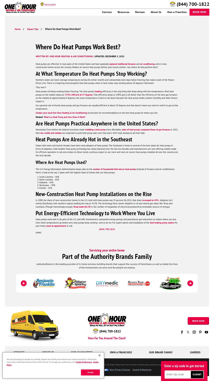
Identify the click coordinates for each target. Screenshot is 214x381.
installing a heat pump (95, 129)
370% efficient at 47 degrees (79, 94)
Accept (90, 372)
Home (18, 29)
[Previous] (24, 283)
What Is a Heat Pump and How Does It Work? (64, 117)
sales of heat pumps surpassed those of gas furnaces (146, 129)
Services (107, 12)
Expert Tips (32, 29)
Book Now (199, 12)
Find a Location (50, 4)
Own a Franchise (177, 12)
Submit (197, 374)
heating (98, 91)
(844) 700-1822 (193, 4)
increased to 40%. (150, 200)
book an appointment (56, 225)
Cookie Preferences (84, 362)
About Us (156, 12)
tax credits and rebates (51, 133)
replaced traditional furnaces (122, 64)
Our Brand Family (161, 352)
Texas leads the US (82, 206)
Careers (195, 352)
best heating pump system (162, 222)
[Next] (190, 283)
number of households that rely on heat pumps (114, 169)
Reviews (140, 12)
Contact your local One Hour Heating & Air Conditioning (61, 112)
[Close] (99, 355)
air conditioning (147, 64)
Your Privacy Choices (119, 369)
